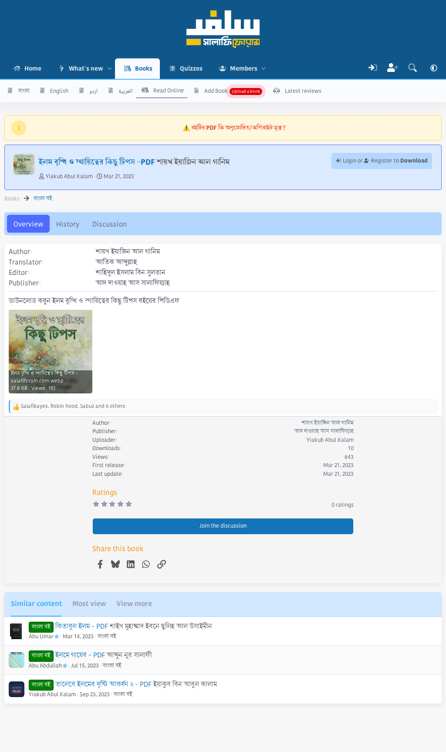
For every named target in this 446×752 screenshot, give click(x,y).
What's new (86, 68)
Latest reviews (303, 91)
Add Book (216, 91)
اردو (93, 91)
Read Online (168, 91)
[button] (109, 68)
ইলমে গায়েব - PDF (80, 655)
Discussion (109, 224)
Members (243, 68)
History (67, 224)
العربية (125, 91)
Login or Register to (384, 160)
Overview (28, 224)
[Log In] (373, 68)
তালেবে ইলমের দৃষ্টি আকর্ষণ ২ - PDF (103, 684)
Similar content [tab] (36, 603)
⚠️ (234, 127)
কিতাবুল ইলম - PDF (81, 626)
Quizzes (191, 68)
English (59, 91)
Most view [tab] (89, 603)
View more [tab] (134, 603)
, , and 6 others (73, 406)
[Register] (393, 68)
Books (143, 68)
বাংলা (24, 91)
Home (32, 68)
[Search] (412, 68)
